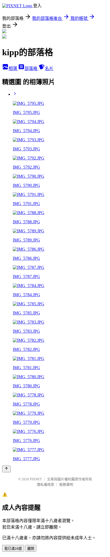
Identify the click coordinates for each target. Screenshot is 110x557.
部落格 (31, 68)
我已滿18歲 (13, 549)
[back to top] (6, 469)
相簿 (13, 68)
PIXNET (36, 479)
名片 (49, 68)
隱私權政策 (45, 484)
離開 (30, 549)
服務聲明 (66, 484)
